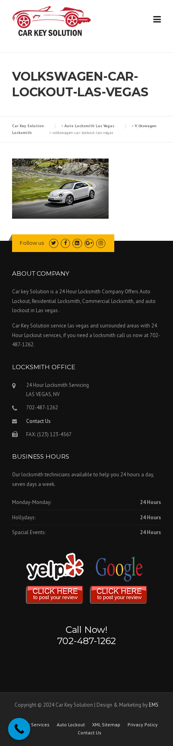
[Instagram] (100, 243)
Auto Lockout (71, 724)
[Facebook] (65, 243)
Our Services (35, 724)
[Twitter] (53, 243)
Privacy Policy (143, 724)
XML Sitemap (106, 724)
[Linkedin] (77, 243)
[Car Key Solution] (52, 22)
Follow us (32, 243)
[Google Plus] (89, 243)
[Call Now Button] (19, 729)
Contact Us (38, 421)
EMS (154, 704)
